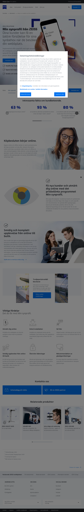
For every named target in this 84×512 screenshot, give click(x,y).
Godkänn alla (60, 94)
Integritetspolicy (27, 86)
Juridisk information (41, 89)
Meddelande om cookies (27, 89)
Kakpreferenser (25, 94)
